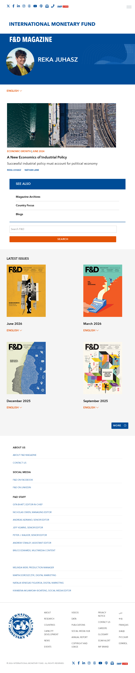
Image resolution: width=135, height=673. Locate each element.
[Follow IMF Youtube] (35, 6)
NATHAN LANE (32, 170)
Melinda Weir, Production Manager (33, 567)
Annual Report (80, 637)
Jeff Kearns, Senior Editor (28, 528)
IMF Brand (103, 647)
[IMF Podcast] (41, 6)
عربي (120, 612)
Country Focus (25, 205)
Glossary (103, 634)
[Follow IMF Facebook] (13, 6)
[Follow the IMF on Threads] (29, 6)
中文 (121, 619)
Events (47, 647)
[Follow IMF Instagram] (23, 6)
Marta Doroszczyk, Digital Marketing (34, 575)
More (117, 426)
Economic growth (19, 151)
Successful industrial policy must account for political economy (52, 163)
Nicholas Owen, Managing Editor (32, 512)
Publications (78, 625)
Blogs (19, 214)
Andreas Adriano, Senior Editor (31, 520)
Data (74, 619)
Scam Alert (104, 640)
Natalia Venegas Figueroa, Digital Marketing (38, 583)
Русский (123, 637)
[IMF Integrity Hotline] (52, 6)
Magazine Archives (28, 196)
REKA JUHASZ (14, 170)
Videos (75, 612)
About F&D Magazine (24, 455)
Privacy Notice (102, 614)
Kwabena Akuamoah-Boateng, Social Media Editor (42, 591)
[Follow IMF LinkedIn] (18, 6)
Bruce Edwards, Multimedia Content (34, 550)
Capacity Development (51, 633)
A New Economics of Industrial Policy (37, 157)
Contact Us (19, 463)
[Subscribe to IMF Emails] (47, 6)
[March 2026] (102, 290)
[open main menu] (129, 7)
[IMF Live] (63, 6)
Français (123, 625)
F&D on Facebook (23, 480)
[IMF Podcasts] (106, 663)
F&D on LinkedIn (22, 487)
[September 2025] (102, 367)
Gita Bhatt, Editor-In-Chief (28, 504)
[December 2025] (26, 367)
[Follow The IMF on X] (8, 6)
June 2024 (38, 151)
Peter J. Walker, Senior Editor (30, 535)
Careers (102, 628)
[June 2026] (26, 290)
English (13, 90)
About (47, 612)
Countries (49, 625)
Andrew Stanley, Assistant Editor (32, 543)
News (47, 640)
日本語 (122, 631)
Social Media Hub (81, 631)
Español (123, 643)
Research (49, 619)
